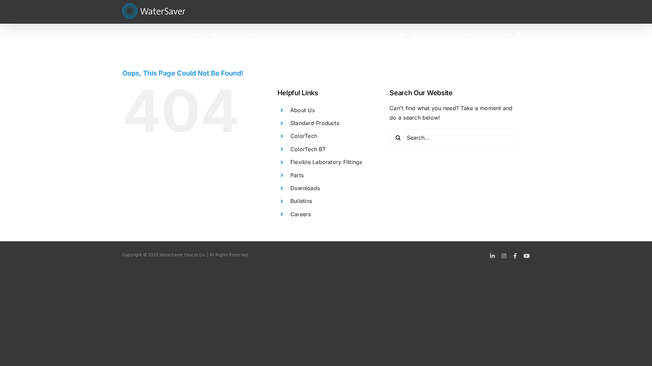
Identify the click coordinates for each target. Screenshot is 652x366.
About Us (302, 110)
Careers (300, 214)
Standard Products (314, 123)
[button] (519, 34)
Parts (297, 175)
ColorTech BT (308, 149)
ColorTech (303, 136)
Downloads (305, 188)
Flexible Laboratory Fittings (326, 162)
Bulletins (301, 201)
